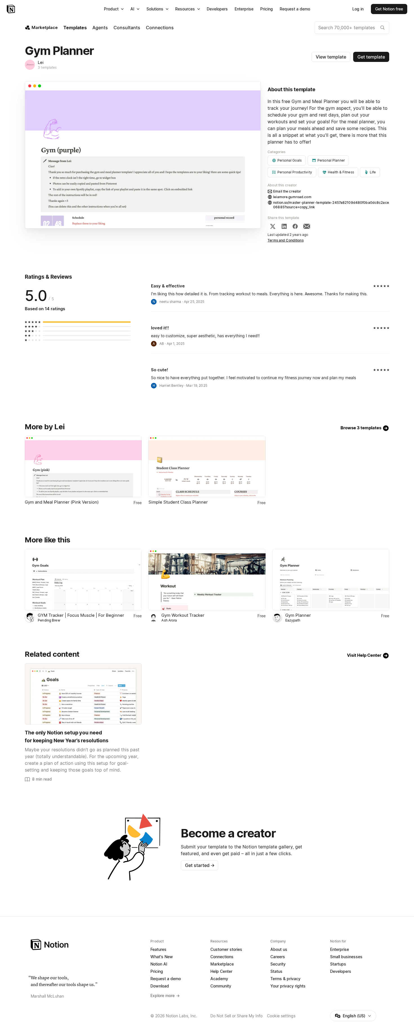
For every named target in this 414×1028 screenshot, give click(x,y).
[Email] (306, 226)
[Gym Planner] (330, 579)
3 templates (47, 67)
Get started (200, 865)
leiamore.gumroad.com (292, 197)
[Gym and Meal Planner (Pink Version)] (83, 466)
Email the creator (287, 191)
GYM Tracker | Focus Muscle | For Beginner (81, 615)
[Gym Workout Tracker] (206, 579)
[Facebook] (295, 226)
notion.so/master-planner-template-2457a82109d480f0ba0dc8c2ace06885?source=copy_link (331, 204)
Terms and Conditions (286, 240)
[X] (273, 226)
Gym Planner (298, 615)
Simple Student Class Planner (178, 502)
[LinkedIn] (284, 226)
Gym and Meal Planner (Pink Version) (62, 502)
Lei (41, 62)
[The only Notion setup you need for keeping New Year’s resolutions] (83, 694)
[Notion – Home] (11, 9)
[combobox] (352, 27)
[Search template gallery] (382, 28)
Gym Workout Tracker (182, 615)
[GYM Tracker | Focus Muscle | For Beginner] (83, 579)
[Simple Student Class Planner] (206, 466)
